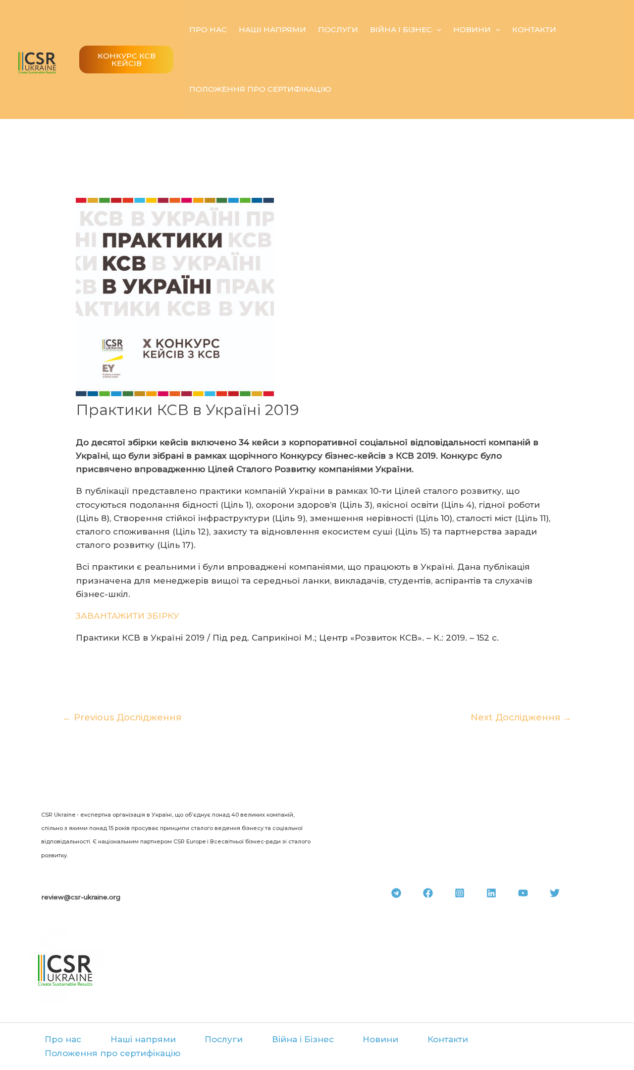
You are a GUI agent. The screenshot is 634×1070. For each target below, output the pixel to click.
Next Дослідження (521, 717)
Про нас (208, 29)
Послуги (338, 29)
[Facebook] (428, 893)
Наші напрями (272, 29)
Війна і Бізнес (401, 29)
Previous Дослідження (121, 717)
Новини (472, 29)
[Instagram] (459, 893)
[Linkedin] (491, 893)
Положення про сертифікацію (260, 89)
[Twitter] (554, 893)
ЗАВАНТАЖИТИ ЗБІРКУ (127, 616)
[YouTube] (523, 893)
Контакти (534, 29)
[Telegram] (396, 893)
